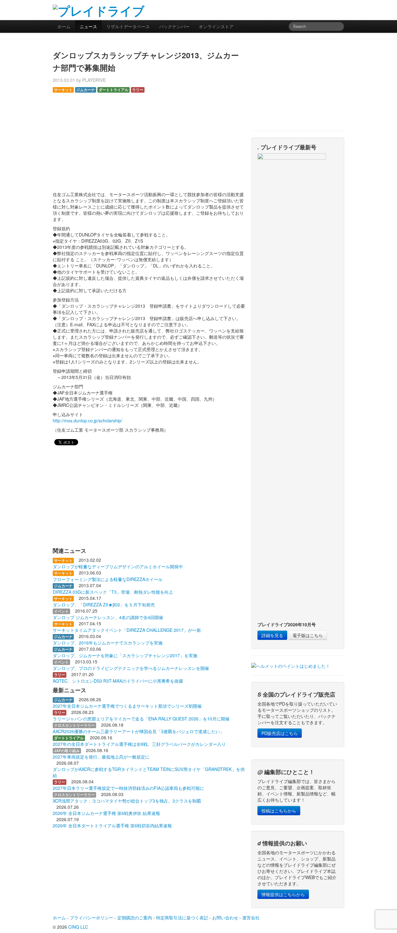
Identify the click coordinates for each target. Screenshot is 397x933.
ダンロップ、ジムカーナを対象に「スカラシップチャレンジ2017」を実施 (125, 655)
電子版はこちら (307, 635)
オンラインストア (216, 26)
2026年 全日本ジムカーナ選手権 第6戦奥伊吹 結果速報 (106, 813)
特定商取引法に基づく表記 (182, 917)
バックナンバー (174, 26)
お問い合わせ (225, 917)
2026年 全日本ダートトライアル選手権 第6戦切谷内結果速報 (112, 825)
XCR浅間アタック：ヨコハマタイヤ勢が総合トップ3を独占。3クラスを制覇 (127, 801)
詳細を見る (272, 635)
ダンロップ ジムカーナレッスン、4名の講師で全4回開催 (108, 617)
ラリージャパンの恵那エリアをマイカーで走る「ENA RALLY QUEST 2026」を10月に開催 (141, 718)
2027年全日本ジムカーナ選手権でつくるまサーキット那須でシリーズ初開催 (127, 706)
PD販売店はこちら (279, 733)
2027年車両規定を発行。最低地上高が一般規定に (101, 757)
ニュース (88, 26)
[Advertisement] (271, 9)
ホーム (63, 26)
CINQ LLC (78, 927)
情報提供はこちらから (283, 894)
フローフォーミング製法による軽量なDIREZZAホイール (108, 579)
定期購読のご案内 (134, 917)
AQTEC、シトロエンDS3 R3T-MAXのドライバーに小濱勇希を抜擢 (118, 681)
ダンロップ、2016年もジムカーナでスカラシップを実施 (108, 643)
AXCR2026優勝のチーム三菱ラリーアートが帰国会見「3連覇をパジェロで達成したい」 (138, 731)
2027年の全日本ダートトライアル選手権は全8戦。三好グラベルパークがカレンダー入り (139, 744)
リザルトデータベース (128, 26)
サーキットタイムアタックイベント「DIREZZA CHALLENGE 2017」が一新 (127, 630)
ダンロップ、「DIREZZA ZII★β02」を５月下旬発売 (104, 604)
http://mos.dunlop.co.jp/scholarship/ (87, 420)
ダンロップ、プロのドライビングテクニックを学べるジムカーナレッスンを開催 (131, 668)
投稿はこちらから (278, 811)
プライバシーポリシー (91, 917)
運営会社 (251, 917)
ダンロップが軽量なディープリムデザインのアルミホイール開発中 (118, 566)
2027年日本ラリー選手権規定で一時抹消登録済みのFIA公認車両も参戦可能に (128, 788)
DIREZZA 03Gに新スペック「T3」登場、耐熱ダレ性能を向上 (113, 592)
